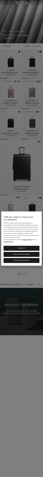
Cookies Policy (8, 242)
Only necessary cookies (21, 254)
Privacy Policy (27, 240)
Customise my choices (21, 260)
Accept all (21, 248)
